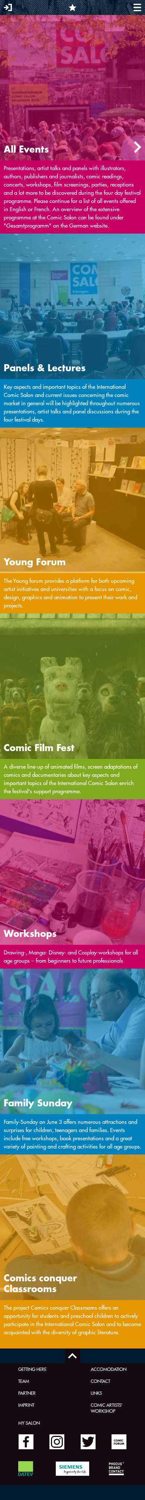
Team (23, 1381)
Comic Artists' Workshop (106, 1408)
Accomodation (108, 1369)
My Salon (29, 1423)
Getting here (32, 1369)
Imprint (26, 1405)
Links (96, 1393)
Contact (100, 1381)
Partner (27, 1393)
